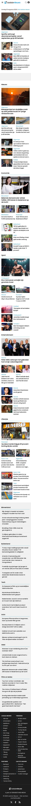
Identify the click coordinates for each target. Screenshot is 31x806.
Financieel (19, 215)
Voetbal (16, 306)
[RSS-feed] (20, 802)
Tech (15, 483)
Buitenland (16, 224)
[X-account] (11, 802)
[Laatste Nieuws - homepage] (12, 2)
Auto (14, 63)
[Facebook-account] (15, 802)
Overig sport (5, 278)
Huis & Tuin (4, 459)
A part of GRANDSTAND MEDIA (15, 793)
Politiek (15, 160)
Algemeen (4, 32)
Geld (14, 235)
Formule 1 (19, 295)
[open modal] (29, 2)
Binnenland (19, 126)
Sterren (15, 43)
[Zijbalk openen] (2, 2)
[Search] (26, 2)
